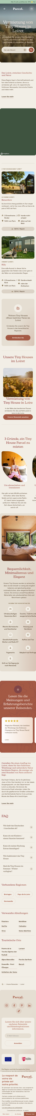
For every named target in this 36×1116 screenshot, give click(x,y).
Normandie (8, 901)
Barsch (21, 964)
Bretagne (8, 894)
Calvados (22, 926)
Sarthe (4, 926)
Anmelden (18, 1043)
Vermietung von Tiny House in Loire (18, 400)
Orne (4, 931)
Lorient (22, 949)
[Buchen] (31, 8)
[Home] (3, 984)
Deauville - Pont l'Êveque (8, 965)
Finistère (5, 921)
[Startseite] (18, 9)
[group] (18, 183)
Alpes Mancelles (8, 959)
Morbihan (22, 921)
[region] (18, 131)
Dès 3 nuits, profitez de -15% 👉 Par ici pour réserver (20, 2)
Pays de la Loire (24, 894)
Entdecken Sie (18, 338)
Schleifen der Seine (9, 972)
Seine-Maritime (25, 931)
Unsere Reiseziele (12, 984)
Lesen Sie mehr (8, 97)
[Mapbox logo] (5, 154)
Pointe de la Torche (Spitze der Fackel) (9, 952)
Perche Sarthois (25, 959)
